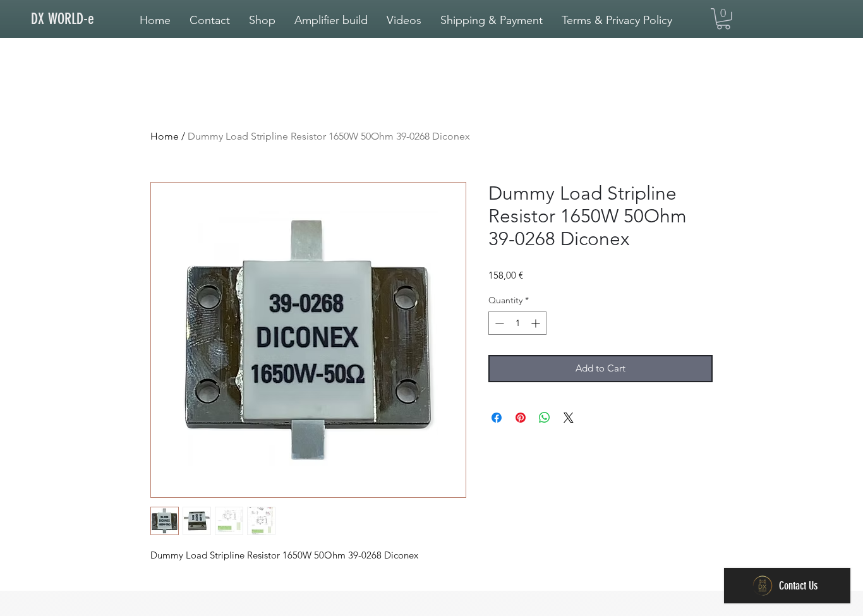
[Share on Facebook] (496, 417)
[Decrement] (498, 323)
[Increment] (537, 323)
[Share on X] (568, 417)
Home (164, 136)
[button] (331, 20)
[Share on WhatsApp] (544, 417)
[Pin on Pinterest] (520, 417)
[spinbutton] (517, 323)
